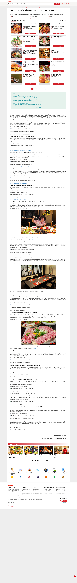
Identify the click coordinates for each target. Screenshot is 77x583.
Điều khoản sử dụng (47, 489)
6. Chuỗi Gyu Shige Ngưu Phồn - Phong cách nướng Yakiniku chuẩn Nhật (27, 101)
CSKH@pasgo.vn (21, 501)
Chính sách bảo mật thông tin (49, 491)
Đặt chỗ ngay (30, 33)
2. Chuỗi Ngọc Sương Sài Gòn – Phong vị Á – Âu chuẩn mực (24, 96)
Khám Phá (10, 7)
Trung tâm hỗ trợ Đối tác (60, 489)
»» (44, 88)
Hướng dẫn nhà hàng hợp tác (61, 490)
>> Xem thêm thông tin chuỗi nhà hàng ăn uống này (20, 150)
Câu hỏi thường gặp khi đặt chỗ (27, 494)
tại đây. (35, 293)
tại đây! (32, 239)
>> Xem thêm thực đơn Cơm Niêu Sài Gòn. (18, 183)
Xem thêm (38, 107)
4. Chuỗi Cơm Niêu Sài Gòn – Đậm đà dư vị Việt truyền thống (25, 99)
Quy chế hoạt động (47, 490)
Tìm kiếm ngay (35, 490)
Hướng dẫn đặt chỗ (25, 491)
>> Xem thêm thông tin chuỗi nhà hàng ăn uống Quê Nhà (21, 166)
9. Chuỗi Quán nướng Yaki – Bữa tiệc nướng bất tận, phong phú (25, 105)
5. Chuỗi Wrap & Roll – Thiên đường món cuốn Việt (23, 100)
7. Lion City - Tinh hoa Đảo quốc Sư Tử (20, 103)
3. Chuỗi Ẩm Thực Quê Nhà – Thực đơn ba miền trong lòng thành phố (26, 97)
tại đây (43, 463)
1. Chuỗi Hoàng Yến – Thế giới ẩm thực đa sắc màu (23, 95)
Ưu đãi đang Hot (36, 491)
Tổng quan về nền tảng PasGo (26, 490)
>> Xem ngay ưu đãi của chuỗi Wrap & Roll (18, 199)
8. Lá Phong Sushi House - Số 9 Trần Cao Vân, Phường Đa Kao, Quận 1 (27, 104)
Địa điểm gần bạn (36, 489)
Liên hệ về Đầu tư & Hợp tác (61, 493)
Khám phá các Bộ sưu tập (37, 493)
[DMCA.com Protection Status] (62, 502)
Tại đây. (32, 134)
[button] (9, 450)
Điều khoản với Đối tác (48, 493)
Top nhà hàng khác (16, 7)
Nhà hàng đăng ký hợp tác (60, 491)
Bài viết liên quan (13, 444)
